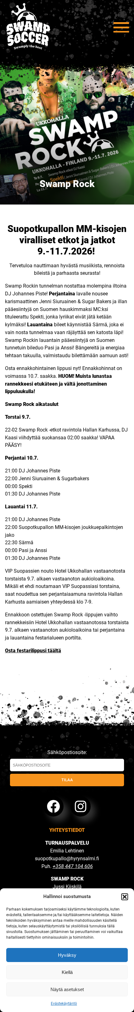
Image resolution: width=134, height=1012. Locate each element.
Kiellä (67, 972)
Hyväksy (67, 955)
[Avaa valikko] (121, 27)
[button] (125, 897)
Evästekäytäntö (64, 1003)
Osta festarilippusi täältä (33, 651)
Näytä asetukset (67, 989)
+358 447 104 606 (73, 866)
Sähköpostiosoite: (67, 752)
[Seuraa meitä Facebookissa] (53, 806)
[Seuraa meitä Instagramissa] (80, 806)
